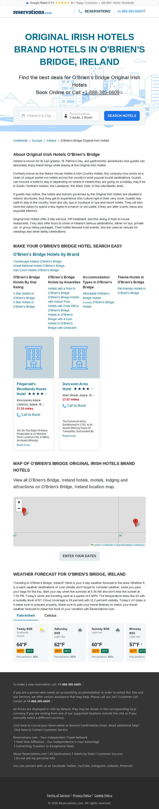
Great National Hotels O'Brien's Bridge (39, 265)
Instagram (98, 766)
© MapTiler (107, 544)
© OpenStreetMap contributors (129, 544)
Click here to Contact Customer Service (41, 730)
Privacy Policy (82, 795)
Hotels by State (84, 754)
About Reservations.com (30, 754)
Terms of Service (58, 795)
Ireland (51, 140)
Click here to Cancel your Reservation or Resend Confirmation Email (60, 725)
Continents (20, 140)
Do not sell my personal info (35, 758)
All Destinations (60, 754)
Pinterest (126, 766)
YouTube (84, 766)
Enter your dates (79, 556)
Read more (23, 445)
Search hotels (122, 116)
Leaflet (96, 544)
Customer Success (110, 754)
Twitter (71, 766)
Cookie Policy (103, 795)
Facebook (58, 766)
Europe (37, 140)
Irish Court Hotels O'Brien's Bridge (36, 270)
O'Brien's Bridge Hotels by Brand (46, 254)
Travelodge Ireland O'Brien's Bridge (37, 261)
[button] (135, 523)
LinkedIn (113, 766)
